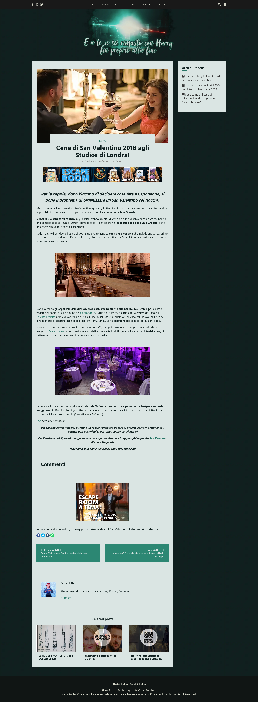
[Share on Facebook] (38, 535)
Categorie (130, 4)
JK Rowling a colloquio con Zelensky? (101, 657)
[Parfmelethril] (48, 589)
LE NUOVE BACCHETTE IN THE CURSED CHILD (56, 657)
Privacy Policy (120, 684)
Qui (38, 421)
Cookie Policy (138, 684)
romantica (99, 529)
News (116, 4)
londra (53, 529)
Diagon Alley (56, 331)
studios (135, 529)
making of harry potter (75, 529)
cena (42, 529)
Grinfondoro (87, 313)
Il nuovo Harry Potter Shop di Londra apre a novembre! (201, 78)
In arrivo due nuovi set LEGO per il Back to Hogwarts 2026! (201, 87)
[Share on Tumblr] (48, 535)
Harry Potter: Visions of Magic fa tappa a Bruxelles (146, 657)
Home (90, 4)
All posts (66, 598)
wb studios (151, 529)
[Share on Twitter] (43, 535)
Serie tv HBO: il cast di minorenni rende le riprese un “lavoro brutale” (199, 98)
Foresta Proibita (45, 317)
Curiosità (104, 4)
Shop (145, 4)
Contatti (160, 4)
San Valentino (158, 438)
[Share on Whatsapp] (52, 535)
